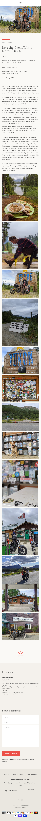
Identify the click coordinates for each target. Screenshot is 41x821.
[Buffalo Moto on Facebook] (19, 800)
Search (6, 774)
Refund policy (32, 774)
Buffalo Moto (25, 805)
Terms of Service (18, 774)
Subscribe (31, 789)
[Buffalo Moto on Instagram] (22, 800)
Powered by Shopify (20, 807)
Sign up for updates (20, 779)
